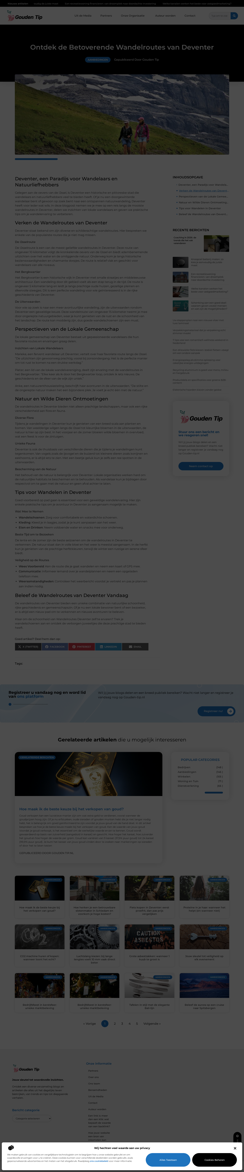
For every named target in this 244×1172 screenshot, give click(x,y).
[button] (235, 1148)
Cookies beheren (215, 1159)
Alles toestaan (168, 1159)
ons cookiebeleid (99, 1161)
